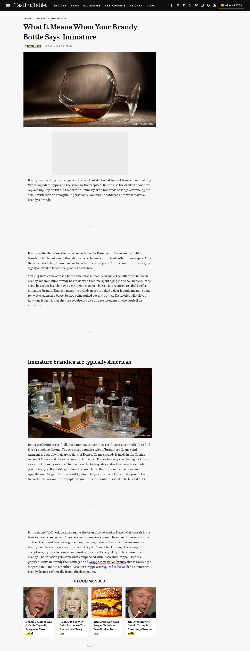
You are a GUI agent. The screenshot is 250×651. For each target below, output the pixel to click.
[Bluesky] (196, 6)
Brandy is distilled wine (44, 253)
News (75, 5)
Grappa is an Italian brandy (107, 562)
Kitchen (136, 5)
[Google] (208, 6)
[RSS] (214, 6)
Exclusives (92, 5)
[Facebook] (171, 6)
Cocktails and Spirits (51, 18)
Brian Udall (34, 46)
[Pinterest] (190, 6)
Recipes (60, 5)
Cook (151, 5)
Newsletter (233, 5)
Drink (27, 18)
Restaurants (115, 5)
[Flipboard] (184, 6)
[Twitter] (178, 6)
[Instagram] (202, 6)
